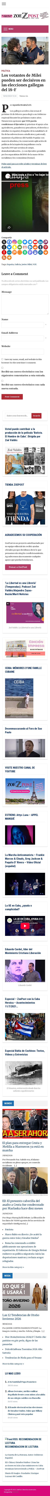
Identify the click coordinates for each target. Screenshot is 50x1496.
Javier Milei (27, 264)
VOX (35, 264)
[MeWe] (9, 252)
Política (5, 71)
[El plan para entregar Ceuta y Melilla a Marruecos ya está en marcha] (25, 1125)
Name (4, 319)
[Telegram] (30, 242)
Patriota (9, 1229)
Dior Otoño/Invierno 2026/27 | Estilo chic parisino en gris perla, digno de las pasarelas (24, 1340)
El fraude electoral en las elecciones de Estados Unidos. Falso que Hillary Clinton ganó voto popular (25, 1410)
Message (6, 292)
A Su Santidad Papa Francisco (22, 1382)
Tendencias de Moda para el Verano (23, 1357)
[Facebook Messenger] (25, 242)
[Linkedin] (40, 242)
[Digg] (40, 252)
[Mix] (14, 252)
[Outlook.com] (30, 247)
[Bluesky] (9, 247)
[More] (9, 257)
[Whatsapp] (19, 242)
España (10, 264)
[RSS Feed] (4, 257)
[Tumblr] (40, 247)
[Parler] (45, 242)
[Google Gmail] (25, 247)
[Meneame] (19, 252)
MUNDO (8, 1103)
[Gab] (25, 252)
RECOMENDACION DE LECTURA (21, 1446)
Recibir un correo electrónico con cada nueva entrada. (23, 386)
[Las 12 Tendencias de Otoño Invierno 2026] (25, 1297)
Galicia (18, 264)
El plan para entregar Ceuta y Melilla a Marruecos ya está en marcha (23, 1146)
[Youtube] (35, 242)
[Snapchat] (14, 247)
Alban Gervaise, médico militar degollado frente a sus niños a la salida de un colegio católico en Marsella (26, 1394)
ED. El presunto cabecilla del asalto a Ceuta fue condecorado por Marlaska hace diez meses (23, 1204)
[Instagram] (14, 242)
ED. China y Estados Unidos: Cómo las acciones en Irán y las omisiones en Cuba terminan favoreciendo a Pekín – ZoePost (24, 1465)
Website (5, 346)
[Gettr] (4, 252)
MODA (7, 1275)
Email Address (9, 332)
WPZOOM (15, 1492)
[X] (4, 242)
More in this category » (13, 1267)
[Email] (19, 247)
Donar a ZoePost (18, 567)
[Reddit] (35, 247)
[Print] (45, 252)
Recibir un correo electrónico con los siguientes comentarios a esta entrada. (23, 373)
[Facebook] (9, 242)
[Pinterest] (45, 247)
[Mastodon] (30, 252)
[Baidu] (35, 252)
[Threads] (4, 247)
